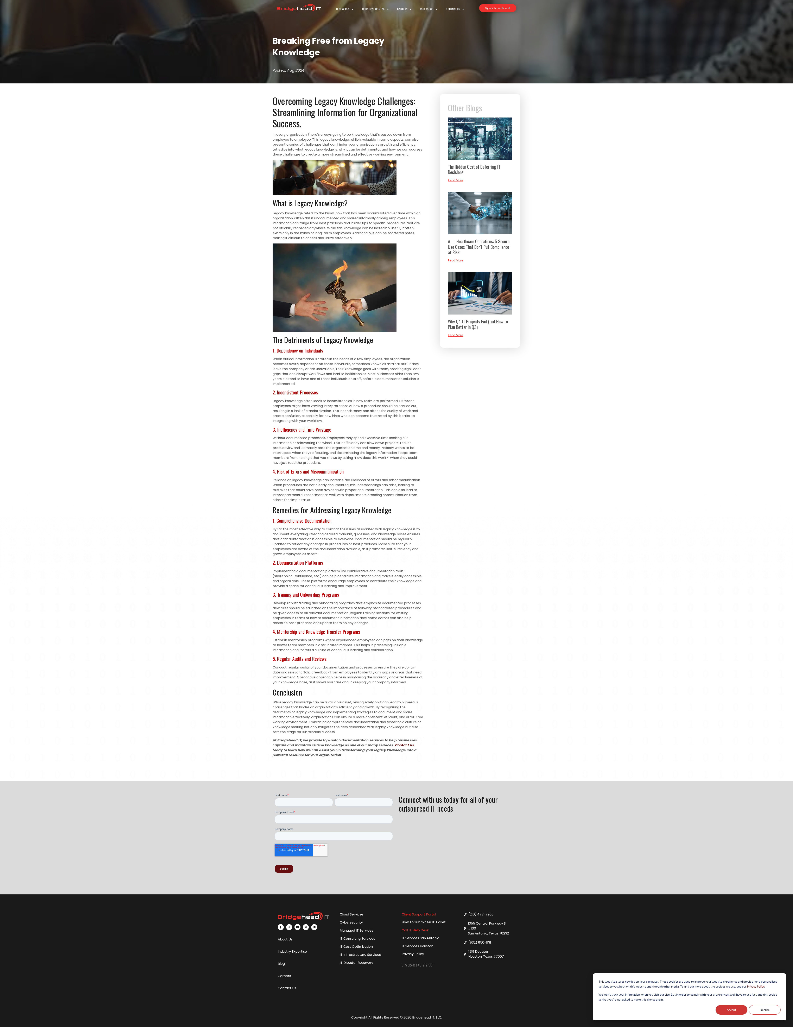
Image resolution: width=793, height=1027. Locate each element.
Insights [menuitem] (402, 9)
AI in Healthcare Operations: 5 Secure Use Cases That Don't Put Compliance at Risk (478, 247)
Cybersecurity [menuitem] (351, 922)
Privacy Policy (755, 986)
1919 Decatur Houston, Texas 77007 (486, 954)
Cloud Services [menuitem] (351, 914)
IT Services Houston (417, 946)
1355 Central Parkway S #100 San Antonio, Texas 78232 (488, 928)
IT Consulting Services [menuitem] (357, 938)
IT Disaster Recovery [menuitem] (356, 962)
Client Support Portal (419, 914)
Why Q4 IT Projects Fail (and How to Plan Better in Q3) (478, 324)
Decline (765, 1010)
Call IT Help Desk (415, 930)
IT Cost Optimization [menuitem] (356, 946)
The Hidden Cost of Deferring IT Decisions (474, 169)
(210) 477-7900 (481, 914)
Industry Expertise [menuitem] (373, 9)
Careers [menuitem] (284, 976)
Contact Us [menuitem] (453, 9)
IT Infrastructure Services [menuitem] (360, 954)
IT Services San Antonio (420, 938)
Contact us (404, 745)
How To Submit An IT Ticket (424, 922)
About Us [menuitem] (285, 939)
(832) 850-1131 (479, 942)
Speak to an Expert (497, 8)
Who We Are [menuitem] (427, 9)
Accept (731, 1010)
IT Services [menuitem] (342, 9)
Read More (455, 180)
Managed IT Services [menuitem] (356, 930)
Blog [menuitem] (281, 963)
